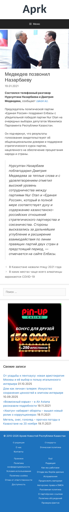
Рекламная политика (50, 489)
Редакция (50, 463)
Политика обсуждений (50, 498)
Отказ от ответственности (18, 480)
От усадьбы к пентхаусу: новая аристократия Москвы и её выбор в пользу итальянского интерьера (33, 379)
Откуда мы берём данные (50, 472)
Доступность (18, 484)
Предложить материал (50, 481)
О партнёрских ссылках (50, 494)
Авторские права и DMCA (50, 485)
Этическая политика (50, 447)
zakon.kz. (41, 101)
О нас (19, 447)
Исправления (50, 476)
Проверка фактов (50, 503)
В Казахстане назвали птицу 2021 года (35, 267)
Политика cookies (19, 475)
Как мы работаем (50, 467)
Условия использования (18, 471)
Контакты (18, 451)
